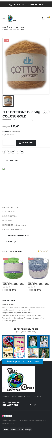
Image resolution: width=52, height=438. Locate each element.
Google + (17, 152)
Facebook (4, 152)
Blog (14, 396)
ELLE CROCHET (15, 132)
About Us (5, 396)
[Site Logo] (11, 18)
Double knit (10, 135)
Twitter (9, 152)
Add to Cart (27, 143)
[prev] (44, 112)
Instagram (35, 405)
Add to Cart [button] (20, 261)
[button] (4, 18)
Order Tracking (24, 396)
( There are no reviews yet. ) (23, 120)
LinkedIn (13, 152)
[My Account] (43, 18)
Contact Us (37, 396)
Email (22, 152)
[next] (48, 112)
